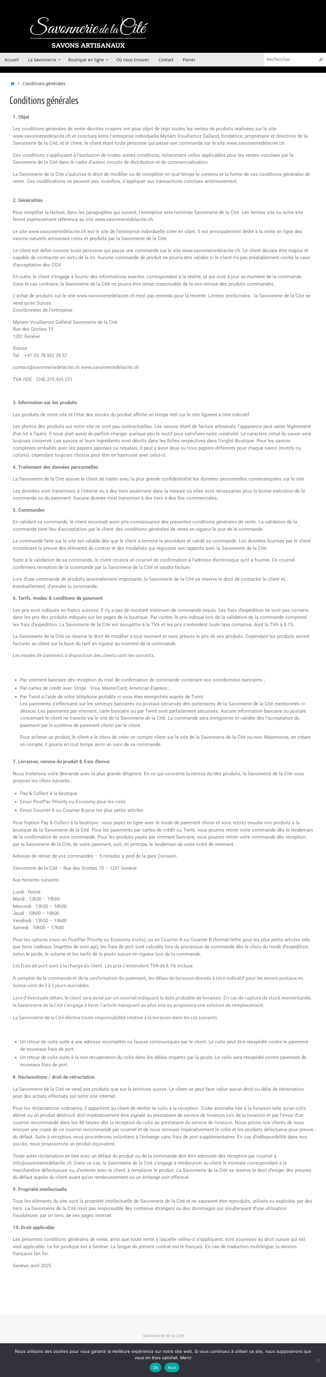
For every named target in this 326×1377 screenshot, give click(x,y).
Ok (156, 1367)
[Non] (318, 1360)
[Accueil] (13, 83)
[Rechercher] (321, 59)
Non (172, 1367)
